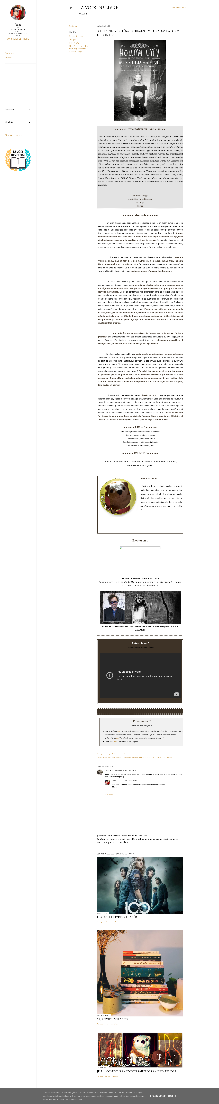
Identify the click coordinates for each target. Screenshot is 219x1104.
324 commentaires (112, 922)
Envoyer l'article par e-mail (115, 754)
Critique (72, 39)
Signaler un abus (13, 135)
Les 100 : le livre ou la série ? (119, 917)
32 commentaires (111, 1076)
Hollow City (74, 43)
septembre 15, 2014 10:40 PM (125, 771)
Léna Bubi (109, 770)
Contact (8, 57)
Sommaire (9, 53)
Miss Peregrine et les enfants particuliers (78, 47)
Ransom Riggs (75, 52)
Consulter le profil (18, 39)
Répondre (109, 794)
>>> (117, 738)
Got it (172, 1096)
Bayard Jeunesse (76, 36)
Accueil (83, 14)
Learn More (158, 1096)
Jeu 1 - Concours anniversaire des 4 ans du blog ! (136, 1071)
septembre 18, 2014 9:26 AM (127, 781)
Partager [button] (73, 26)
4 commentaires (111, 1024)
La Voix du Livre (98, 8)
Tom (114, 781)
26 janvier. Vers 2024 (112, 1019)
